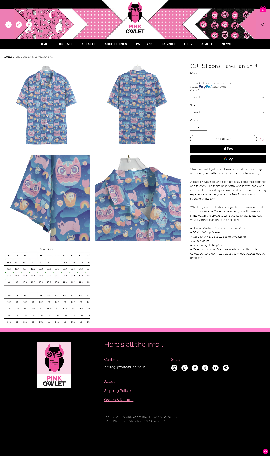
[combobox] (228, 97)
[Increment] (204, 127)
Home (8, 56)
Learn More (219, 87)
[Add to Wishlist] (262, 139)
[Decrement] (193, 127)
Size (193, 105)
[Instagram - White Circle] (8, 24)
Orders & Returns (118, 400)
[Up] (265, 451)
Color (194, 90)
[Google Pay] (228, 159)
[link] (263, 8)
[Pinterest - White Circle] (226, 368)
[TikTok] (19, 24)
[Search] (263, 24)
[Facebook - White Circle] (29, 24)
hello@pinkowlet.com (125, 367)
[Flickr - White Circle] (215, 368)
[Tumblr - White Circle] (205, 368)
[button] (89, 44)
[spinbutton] (198, 127)
